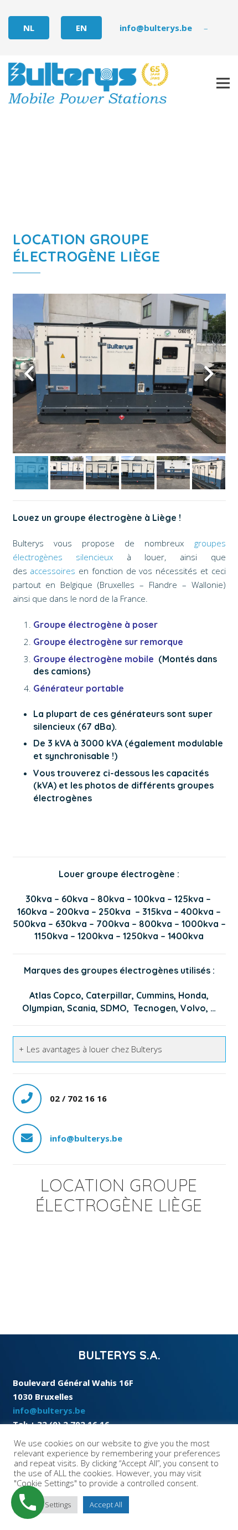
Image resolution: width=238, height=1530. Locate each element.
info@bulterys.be (86, 1138)
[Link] (88, 83)
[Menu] (223, 83)
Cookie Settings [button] (45, 1504)
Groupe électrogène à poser (95, 624)
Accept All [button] (106, 1504)
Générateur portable (78, 688)
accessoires (54, 570)
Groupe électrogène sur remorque (109, 641)
